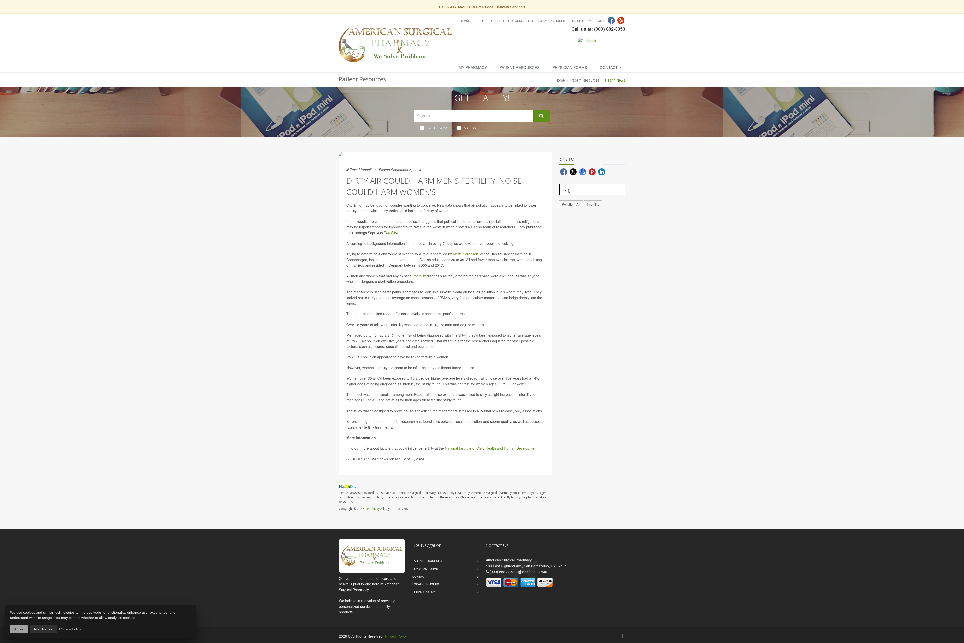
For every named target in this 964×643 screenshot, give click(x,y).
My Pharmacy (473, 67)
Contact (609, 67)
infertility (419, 275)
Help (480, 21)
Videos (470, 127)
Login (600, 21)
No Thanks (43, 629)
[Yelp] (620, 20)
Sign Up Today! (581, 21)
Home (560, 80)
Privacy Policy (423, 592)
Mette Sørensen (465, 253)
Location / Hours (551, 21)
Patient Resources (519, 67)
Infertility (593, 204)
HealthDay (372, 509)
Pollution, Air (571, 204)
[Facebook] (611, 20)
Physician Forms (569, 67)
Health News (437, 127)
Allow (19, 629)
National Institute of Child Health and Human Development (491, 448)
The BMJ (391, 232)
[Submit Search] (541, 116)
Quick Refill (524, 21)
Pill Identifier (499, 21)
